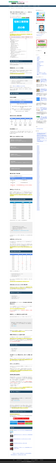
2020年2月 (38, 190)
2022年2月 (38, 173)
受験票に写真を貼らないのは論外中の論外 (15, 52)
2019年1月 (38, 206)
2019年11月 (38, 194)
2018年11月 (38, 208)
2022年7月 (38, 167)
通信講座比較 (38, 64)
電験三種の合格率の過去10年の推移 (14, 47)
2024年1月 (38, 150)
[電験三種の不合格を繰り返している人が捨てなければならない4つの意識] (11, 440)
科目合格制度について (13, 44)
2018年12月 (38, 207)
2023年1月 (38, 160)
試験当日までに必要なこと (13, 50)
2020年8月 (38, 183)
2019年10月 (38, 195)
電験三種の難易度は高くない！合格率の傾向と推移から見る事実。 (21, 230)
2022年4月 (38, 171)
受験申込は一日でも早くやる (14, 46)
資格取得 (38, 60)
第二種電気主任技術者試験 (16, 400)
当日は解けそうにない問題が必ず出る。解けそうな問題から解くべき (18, 54)
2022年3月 (38, 172)
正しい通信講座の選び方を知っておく (14, 57)
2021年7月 (38, 179)
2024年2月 (38, 149)
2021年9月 (38, 178)
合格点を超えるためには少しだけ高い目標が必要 (16, 49)
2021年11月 (38, 177)
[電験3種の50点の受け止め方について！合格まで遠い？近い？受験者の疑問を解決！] (11, 436)
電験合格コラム (27, 17)
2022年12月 (38, 161)
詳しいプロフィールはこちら (40, 34)
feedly (29, 423)
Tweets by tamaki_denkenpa (39, 128)
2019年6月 (38, 200)
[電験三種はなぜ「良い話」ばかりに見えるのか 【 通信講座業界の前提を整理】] (11, 431)
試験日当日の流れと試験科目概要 (14, 43)
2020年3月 (38, 189)
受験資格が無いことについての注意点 (15, 40)
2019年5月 (38, 201)
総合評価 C (38, 71)
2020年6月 (38, 185)
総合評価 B (38, 70)
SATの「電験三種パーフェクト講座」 (41, 72)
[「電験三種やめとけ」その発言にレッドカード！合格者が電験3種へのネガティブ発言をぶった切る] (11, 448)
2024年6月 (38, 148)
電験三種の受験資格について (13, 39)
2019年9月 (38, 196)
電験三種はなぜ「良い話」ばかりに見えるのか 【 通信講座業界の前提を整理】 (23, 430)
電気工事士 (38, 59)
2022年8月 (38, 166)
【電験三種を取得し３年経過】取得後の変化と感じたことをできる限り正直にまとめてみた (43, 100)
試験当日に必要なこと (12, 53)
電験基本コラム (23, 17)
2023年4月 (38, 156)
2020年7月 (38, 184)
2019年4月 (38, 202)
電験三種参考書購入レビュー (40, 65)
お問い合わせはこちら (39, 35)
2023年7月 (38, 155)
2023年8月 (38, 154)
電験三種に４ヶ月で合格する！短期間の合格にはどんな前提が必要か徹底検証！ (22, 453)
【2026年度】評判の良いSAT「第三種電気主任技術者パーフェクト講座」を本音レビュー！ (43, 81)
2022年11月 (38, 162)
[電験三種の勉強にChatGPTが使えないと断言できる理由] (11, 444)
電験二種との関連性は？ (13, 56)
